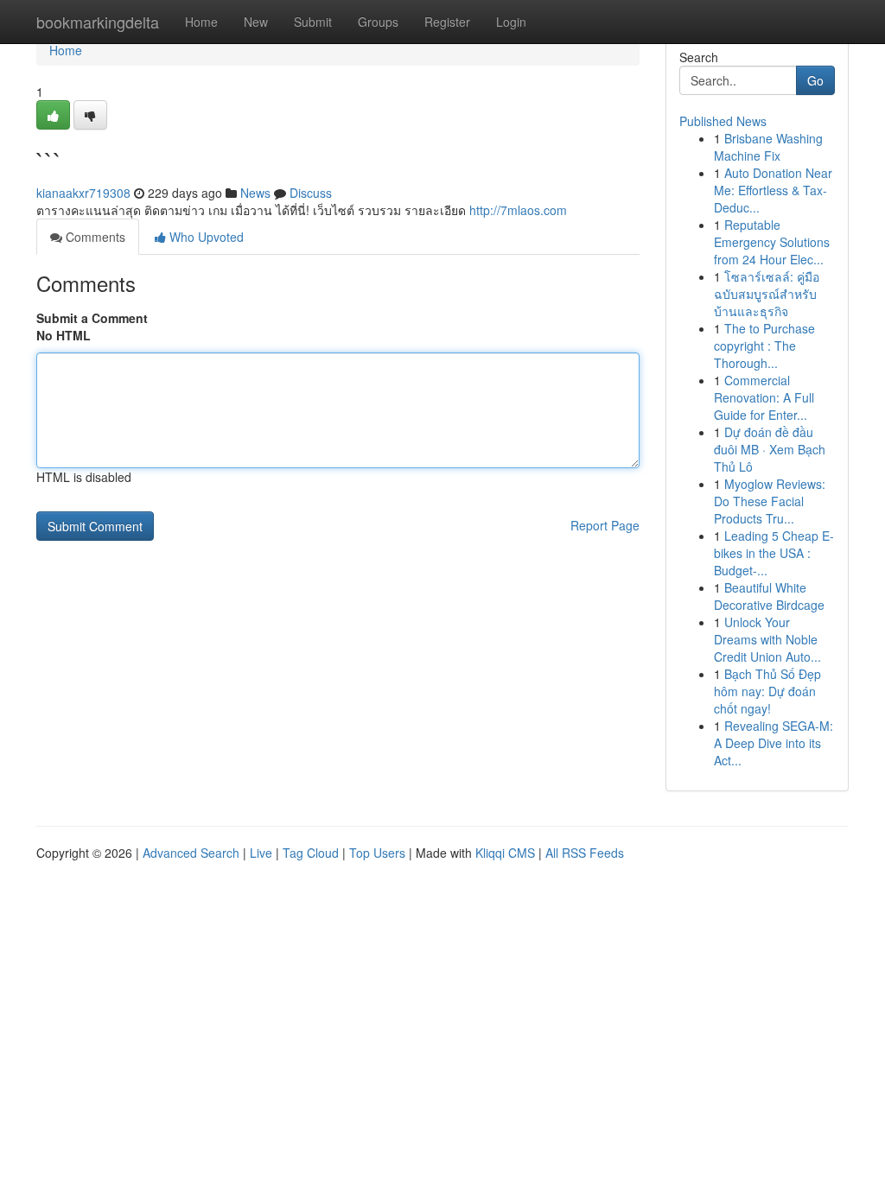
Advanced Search (191, 852)
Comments (93, 236)
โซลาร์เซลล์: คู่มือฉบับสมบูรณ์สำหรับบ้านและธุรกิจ (766, 294)
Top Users (377, 852)
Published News (723, 121)
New (256, 21)
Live (261, 852)
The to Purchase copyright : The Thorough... (764, 345)
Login (511, 21)
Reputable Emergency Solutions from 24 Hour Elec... (772, 242)
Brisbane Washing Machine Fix (768, 147)
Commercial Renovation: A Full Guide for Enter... (764, 397)
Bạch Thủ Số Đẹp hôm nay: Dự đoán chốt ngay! (767, 691)
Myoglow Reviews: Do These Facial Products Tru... (769, 501)
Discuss (311, 192)
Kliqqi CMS (505, 852)
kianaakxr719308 (83, 192)
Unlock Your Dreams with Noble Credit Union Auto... (767, 639)
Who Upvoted (205, 236)
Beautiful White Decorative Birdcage (769, 596)
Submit (313, 21)
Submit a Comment (92, 318)
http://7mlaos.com (518, 210)
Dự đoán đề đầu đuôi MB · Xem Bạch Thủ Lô (769, 449)
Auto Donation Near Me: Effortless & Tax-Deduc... (773, 190)
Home (201, 21)
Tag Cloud (311, 852)
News (255, 192)
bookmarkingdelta (97, 21)
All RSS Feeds (584, 852)
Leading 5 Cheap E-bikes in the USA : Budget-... (774, 553)
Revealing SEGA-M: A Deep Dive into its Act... (773, 743)
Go (815, 80)
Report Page (605, 525)
